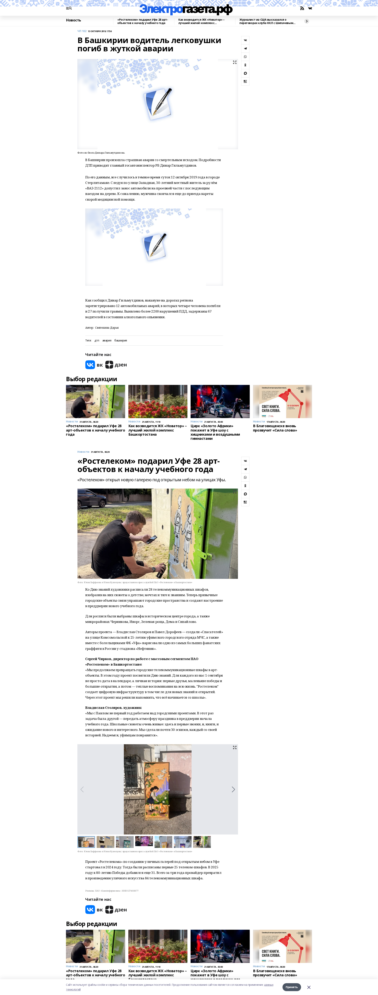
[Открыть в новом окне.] (94, 364)
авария (106, 340)
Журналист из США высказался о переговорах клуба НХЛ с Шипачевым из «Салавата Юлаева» (266, 21)
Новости (83, 452)
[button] (233, 789)
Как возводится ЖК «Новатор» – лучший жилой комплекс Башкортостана (201, 21)
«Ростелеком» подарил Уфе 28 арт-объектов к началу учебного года (142, 21)
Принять (292, 987)
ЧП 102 (81, 31)
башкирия (120, 340)
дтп (96, 340)
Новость (73, 20)
